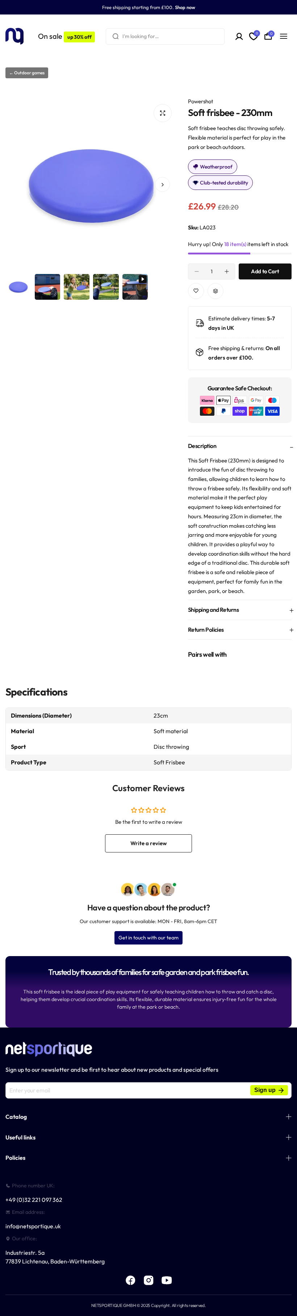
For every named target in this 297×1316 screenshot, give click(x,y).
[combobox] (165, 36)
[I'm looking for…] (116, 36)
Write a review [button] (148, 843)
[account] (239, 36)
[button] (20, 184)
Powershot (200, 101)
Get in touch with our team (148, 937)
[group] (91, 184)
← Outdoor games (27, 72)
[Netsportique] (14, 36)
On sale (64, 36)
